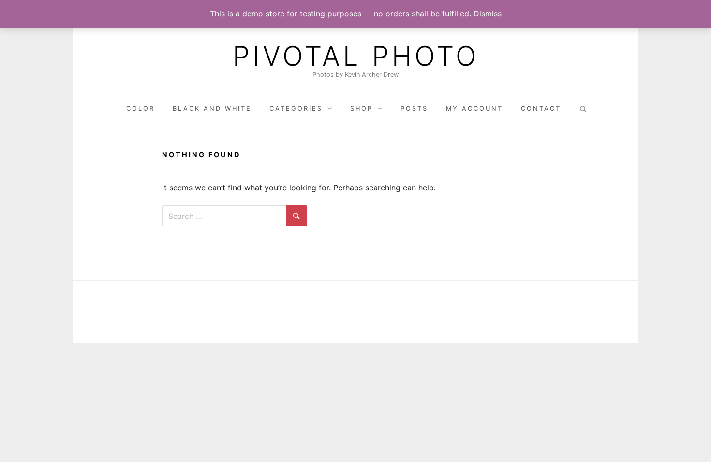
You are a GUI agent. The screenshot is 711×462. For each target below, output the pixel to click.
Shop (361, 108)
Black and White (212, 108)
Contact (541, 108)
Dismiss (488, 13)
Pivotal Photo (356, 56)
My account (474, 108)
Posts (414, 108)
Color (140, 108)
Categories (296, 108)
